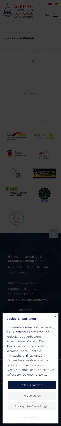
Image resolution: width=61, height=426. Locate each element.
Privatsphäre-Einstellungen (32, 406)
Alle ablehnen (32, 395)
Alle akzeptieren (32, 385)
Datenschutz (30, 417)
